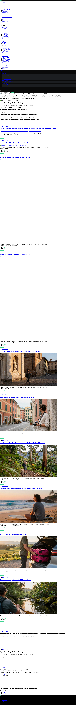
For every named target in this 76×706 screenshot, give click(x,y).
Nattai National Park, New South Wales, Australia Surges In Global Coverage (22, 443)
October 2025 (5, 38)
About (3, 88)
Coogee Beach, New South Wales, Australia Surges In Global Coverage (21, 488)
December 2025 (5, 36)
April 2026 (4, 32)
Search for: (2, 91)
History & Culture (6, 3)
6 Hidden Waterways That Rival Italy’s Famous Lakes (15, 580)
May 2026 (4, 31)
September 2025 (5, 39)
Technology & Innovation (7, 65)
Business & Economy (6, 7)
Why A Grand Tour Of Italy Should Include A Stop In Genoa (17, 397)
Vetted (3, 2)
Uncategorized (5, 67)
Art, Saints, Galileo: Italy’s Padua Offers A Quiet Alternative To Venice (20, 351)
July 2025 (4, 42)
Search (12, 92)
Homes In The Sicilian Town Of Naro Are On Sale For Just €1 (17, 143)
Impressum (4, 22)
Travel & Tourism (5, 4)
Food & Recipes (5, 13)
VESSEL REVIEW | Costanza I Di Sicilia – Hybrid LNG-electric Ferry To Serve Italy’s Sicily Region (28, 128)
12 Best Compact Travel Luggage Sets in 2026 (13, 534)
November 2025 (5, 37)
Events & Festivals (6, 12)
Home (3, 18)
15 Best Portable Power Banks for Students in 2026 (15, 157)
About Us (4, 19)
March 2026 (4, 33)
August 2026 (5, 27)
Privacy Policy (5, 20)
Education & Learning (6, 52)
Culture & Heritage (6, 51)
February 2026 (5, 34)
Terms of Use (5, 21)
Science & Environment (7, 17)
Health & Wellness (6, 59)
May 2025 (4, 43)
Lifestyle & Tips (5, 61)
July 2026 (4, 28)
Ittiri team (4, 136)
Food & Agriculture (6, 55)
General (3, 58)
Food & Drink (5, 10)
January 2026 (5, 35)
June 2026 (4, 29)
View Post (2, 138)
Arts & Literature (6, 8)
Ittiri (0, 0)
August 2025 (5, 41)
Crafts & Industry (6, 11)
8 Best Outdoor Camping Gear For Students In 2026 (15, 254)
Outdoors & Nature (6, 9)
